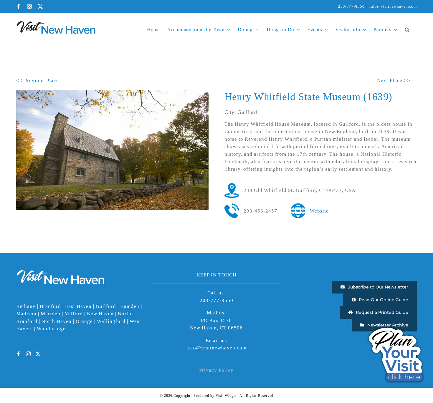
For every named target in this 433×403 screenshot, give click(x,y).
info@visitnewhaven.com (393, 6)
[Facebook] (18, 353)
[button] (407, 29)
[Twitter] (38, 353)
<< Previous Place (37, 80)
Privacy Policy (216, 370)
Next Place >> (393, 80)
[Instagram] (28, 353)
